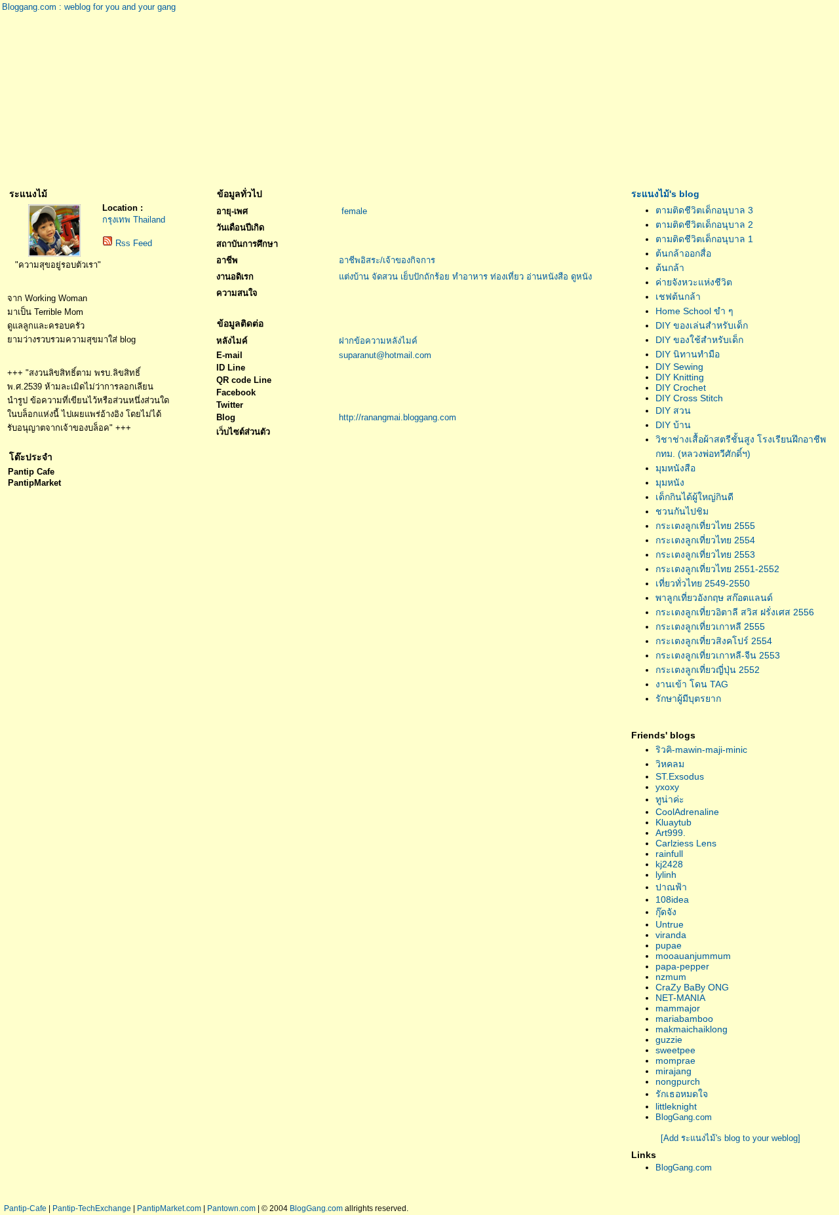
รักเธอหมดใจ (681, 1094)
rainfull (669, 853)
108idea (672, 899)
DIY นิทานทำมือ (687, 354)
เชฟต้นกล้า (678, 296)
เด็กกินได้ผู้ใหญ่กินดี (694, 497)
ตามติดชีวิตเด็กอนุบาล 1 (704, 239)
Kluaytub (673, 822)
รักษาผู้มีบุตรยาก (688, 698)
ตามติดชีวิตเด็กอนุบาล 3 (704, 210)
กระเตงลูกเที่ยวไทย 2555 (705, 525)
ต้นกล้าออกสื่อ (683, 253)
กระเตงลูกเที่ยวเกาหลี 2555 (710, 626)
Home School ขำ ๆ (694, 311)
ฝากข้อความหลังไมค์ (378, 341)
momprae (675, 1060)
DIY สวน (673, 410)
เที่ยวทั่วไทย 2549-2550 (702, 583)
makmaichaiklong (691, 1029)
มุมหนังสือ (675, 468)
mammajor (677, 1008)
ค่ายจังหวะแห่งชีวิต (693, 282)
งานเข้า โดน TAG (691, 684)
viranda (670, 935)
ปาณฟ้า (671, 887)
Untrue (669, 924)
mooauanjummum (693, 956)
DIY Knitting (679, 377)
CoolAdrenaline (687, 812)
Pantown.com (231, 1208)
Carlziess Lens (685, 843)
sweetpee (675, 1050)
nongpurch (677, 1081)
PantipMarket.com (169, 1208)
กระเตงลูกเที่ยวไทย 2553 (705, 554)
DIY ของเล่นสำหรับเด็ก (701, 325)
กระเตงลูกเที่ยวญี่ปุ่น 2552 (707, 669)
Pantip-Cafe (25, 1208)
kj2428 (669, 864)
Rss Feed (133, 243)
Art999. (670, 832)
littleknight (676, 1106)
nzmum (670, 976)
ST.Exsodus (679, 776)
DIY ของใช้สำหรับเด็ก (699, 340)
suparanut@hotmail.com (385, 355)
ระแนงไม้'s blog (665, 194)
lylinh (665, 874)
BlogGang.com (683, 1117)
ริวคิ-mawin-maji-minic (701, 749)
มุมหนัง (669, 482)
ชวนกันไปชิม (682, 511)
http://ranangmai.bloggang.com (397, 417)
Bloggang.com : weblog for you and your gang (89, 7)
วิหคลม (669, 764)
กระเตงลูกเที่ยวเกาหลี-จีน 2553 (717, 655)
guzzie (668, 1039)
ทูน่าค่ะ (669, 799)
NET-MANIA (680, 997)
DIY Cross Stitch (689, 398)
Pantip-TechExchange (91, 1208)
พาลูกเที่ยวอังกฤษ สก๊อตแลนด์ (714, 597)
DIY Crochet (680, 387)
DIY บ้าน (673, 425)
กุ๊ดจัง (665, 912)
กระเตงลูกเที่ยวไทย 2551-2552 (717, 569)
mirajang (673, 1071)
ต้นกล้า (669, 268)
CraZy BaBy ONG (692, 987)
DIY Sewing (679, 366)
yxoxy (667, 787)
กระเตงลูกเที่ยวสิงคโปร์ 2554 (713, 641)
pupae (668, 945)
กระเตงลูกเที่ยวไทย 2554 (705, 540)
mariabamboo (684, 1018)
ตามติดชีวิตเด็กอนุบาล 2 (704, 224)
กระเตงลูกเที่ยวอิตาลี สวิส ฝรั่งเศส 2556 (734, 612)
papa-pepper (682, 966)
